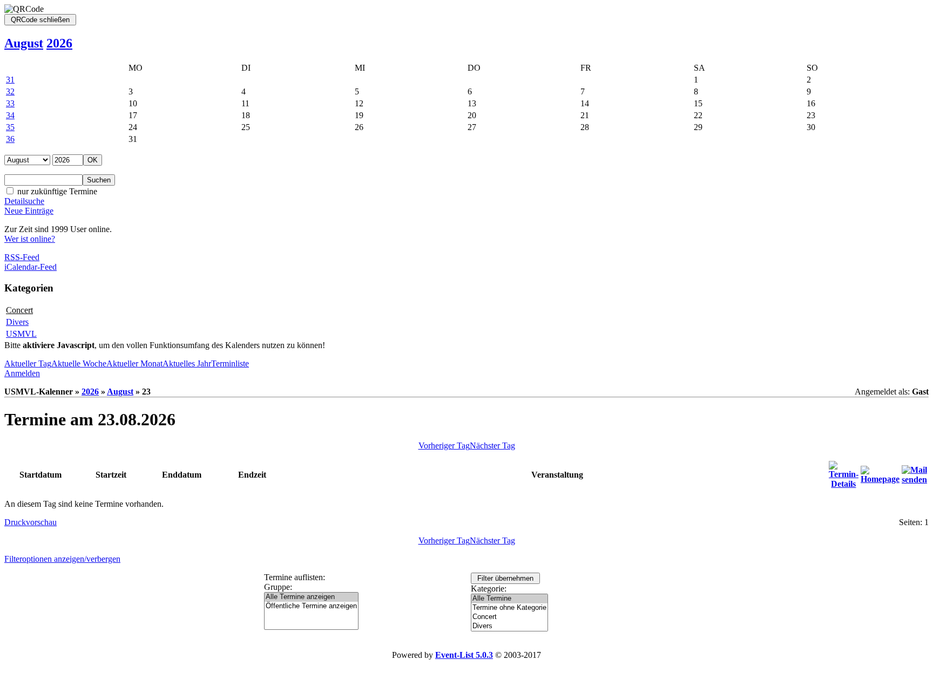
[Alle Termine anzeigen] (311, 597)
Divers (17, 322)
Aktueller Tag (27, 363)
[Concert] (509, 617)
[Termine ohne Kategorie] (509, 608)
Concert (19, 310)
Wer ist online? (29, 238)
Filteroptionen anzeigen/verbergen (62, 558)
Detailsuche (24, 201)
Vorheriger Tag (444, 445)
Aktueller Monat (134, 363)
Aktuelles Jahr (187, 363)
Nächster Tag (492, 445)
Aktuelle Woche (78, 363)
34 (10, 115)
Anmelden (22, 373)
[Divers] (509, 626)
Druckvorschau (30, 522)
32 (10, 91)
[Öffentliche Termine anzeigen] (311, 606)
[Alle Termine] (509, 598)
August (23, 43)
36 (10, 139)
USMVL (21, 333)
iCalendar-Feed (30, 266)
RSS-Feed (21, 257)
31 (10, 79)
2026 (59, 43)
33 (10, 103)
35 (10, 127)
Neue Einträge (28, 210)
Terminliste (230, 363)
